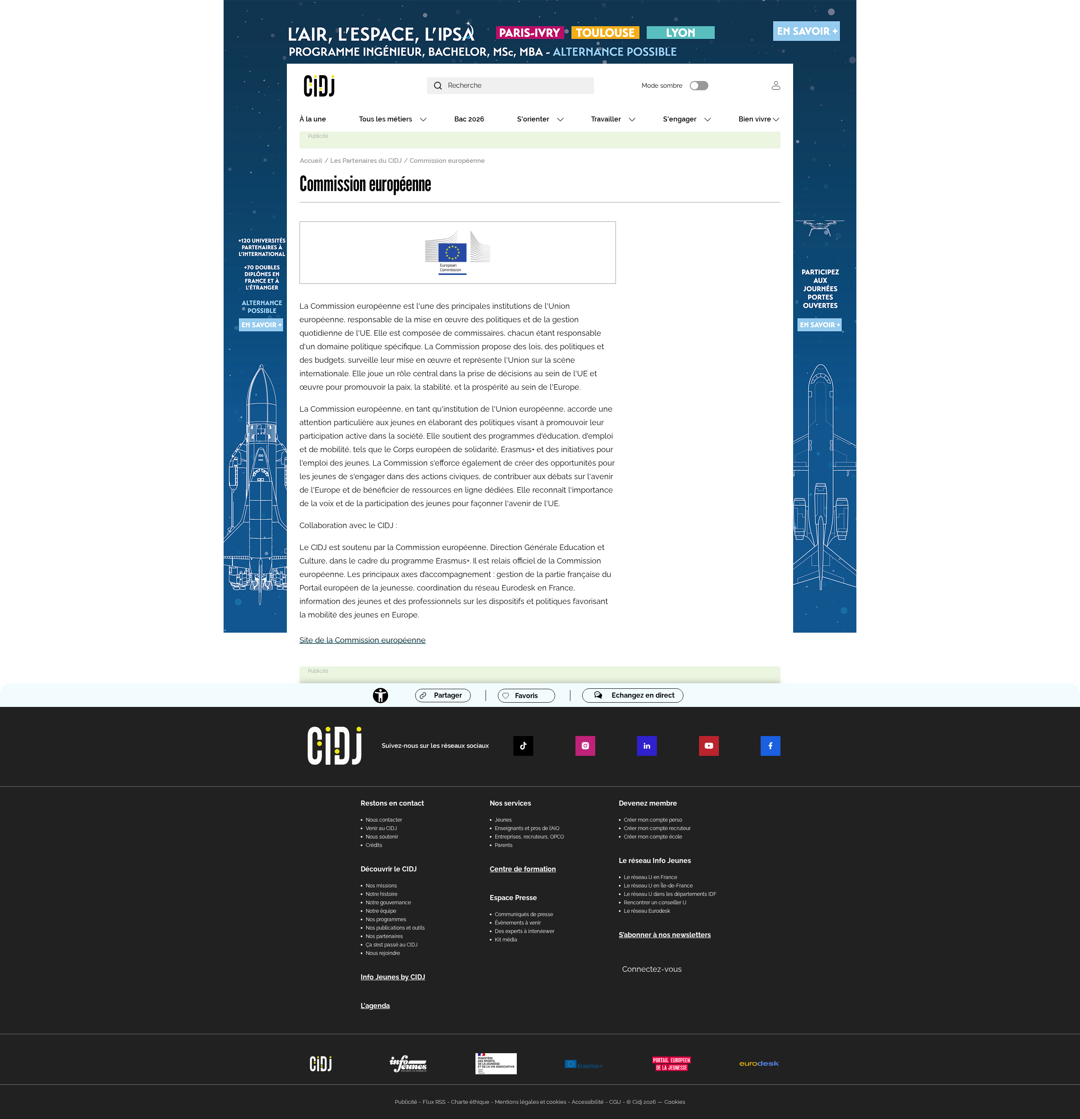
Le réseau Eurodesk (647, 911)
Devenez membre (648, 803)
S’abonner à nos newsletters (665, 935)
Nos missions (381, 886)
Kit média (506, 940)
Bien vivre (755, 119)
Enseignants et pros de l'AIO (527, 828)
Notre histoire (381, 894)
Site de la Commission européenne (363, 640)
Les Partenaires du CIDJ (366, 160)
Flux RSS (434, 1102)
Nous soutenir (382, 837)
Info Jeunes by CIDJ (393, 977)
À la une (313, 119)
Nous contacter (384, 820)
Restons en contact (392, 803)
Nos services (510, 803)
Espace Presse (513, 898)
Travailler (606, 119)
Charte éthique (470, 1102)
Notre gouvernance (388, 903)
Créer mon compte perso (653, 820)
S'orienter (533, 119)
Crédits (374, 845)
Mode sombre (662, 85)
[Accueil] (339, 85)
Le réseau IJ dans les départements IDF (670, 894)
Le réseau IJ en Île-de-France (658, 886)
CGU (615, 1102)
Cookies (674, 1102)
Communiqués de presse (524, 914)
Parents (504, 845)
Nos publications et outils (395, 928)
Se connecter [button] (776, 85)
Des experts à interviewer (524, 931)
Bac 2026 (469, 119)
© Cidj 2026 (641, 1102)
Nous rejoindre (383, 953)
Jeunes (503, 820)
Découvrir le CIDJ (389, 869)
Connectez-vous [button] (652, 969)
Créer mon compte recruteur (657, 828)
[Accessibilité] (380, 695)
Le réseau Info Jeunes (655, 861)
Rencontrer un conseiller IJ (655, 903)
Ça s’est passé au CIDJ (392, 945)
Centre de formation (523, 869)
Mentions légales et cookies (530, 1102)
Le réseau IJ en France (650, 877)
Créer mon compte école (653, 837)
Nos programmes (386, 919)
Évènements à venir (518, 923)
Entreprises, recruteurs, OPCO (529, 837)
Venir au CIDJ (381, 828)
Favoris (526, 696)
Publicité (406, 1102)
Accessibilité (588, 1102)
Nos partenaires (384, 936)
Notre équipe (381, 911)
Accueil (311, 160)
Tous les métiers (385, 119)
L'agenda (375, 1006)
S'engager (680, 119)
